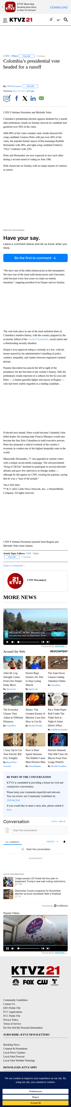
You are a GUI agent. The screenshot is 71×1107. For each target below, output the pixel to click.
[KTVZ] (23, 19)
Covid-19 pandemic (38, 339)
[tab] (12, 841)
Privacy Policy (10, 1019)
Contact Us (9, 1004)
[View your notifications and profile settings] (64, 841)
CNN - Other (32, 553)
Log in (54, 821)
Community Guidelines (15, 1000)
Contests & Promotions (15, 1048)
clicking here (13, 800)
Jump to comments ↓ (14, 565)
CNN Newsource (13, 86)
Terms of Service (12, 1023)
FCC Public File (11, 1015)
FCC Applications (12, 1011)
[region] (35, 864)
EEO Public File (11, 1008)
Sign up (62, 821)
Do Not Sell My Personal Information (23, 1027)
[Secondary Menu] (7, 19)
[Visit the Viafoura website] (61, 905)
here (9, 809)
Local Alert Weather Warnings (19, 1060)
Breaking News (11, 1044)
